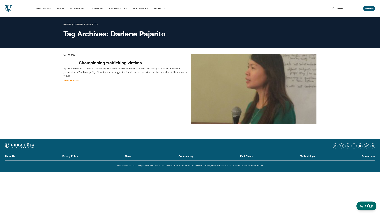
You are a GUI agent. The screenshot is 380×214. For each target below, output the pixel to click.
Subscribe (369, 8)
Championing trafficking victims (110, 63)
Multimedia (139, 8)
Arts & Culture (118, 8)
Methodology (307, 156)
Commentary (78, 8)
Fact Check (42, 8)
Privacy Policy (70, 156)
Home (67, 25)
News (60, 8)
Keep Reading (71, 80)
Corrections (368, 156)
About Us (159, 8)
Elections (97, 8)
